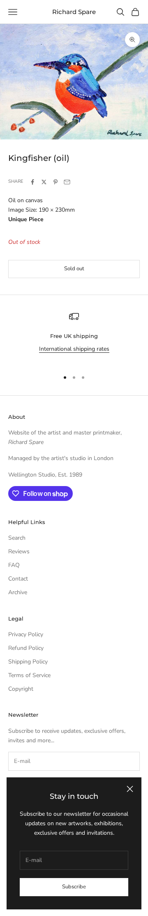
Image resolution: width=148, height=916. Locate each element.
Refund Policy (26, 648)
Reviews (19, 551)
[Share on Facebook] (32, 182)
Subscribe (74, 886)
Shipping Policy (28, 662)
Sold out (74, 268)
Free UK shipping (74, 336)
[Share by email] (67, 182)
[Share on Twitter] (44, 182)
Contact (18, 579)
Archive (17, 592)
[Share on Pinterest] (55, 182)
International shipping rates (74, 349)
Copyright (20, 689)
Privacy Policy (25, 634)
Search (16, 538)
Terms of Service (29, 675)
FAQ (14, 565)
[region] (74, 337)
